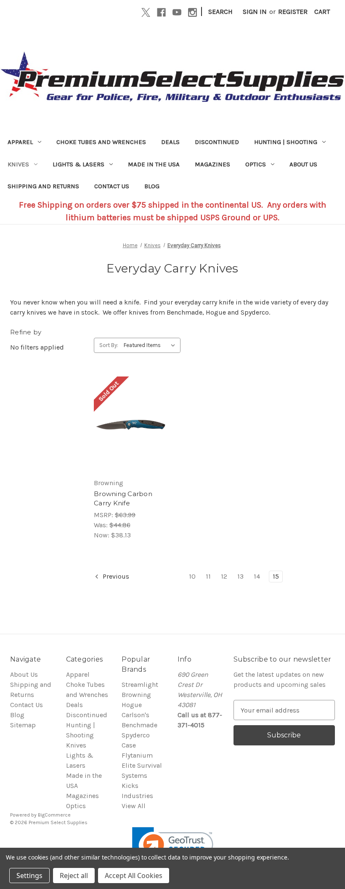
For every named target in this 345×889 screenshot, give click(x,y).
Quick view (129, 408)
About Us (303, 164)
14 (257, 576)
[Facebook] (161, 12)
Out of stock (130, 441)
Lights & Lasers (78, 164)
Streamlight (140, 685)
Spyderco (136, 735)
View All (134, 806)
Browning (136, 695)
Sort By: (108, 345)
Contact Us (111, 186)
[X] (145, 12)
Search (220, 12)
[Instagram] (192, 12)
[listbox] (151, 345)
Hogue (132, 705)
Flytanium (137, 755)
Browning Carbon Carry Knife (123, 498)
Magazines (212, 164)
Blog (151, 186)
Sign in (255, 12)
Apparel (20, 142)
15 (276, 576)
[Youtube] (176, 12)
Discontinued (217, 142)
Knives (18, 164)
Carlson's (135, 715)
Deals (170, 142)
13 (240, 576)
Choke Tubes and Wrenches (101, 142)
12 (224, 576)
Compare (128, 425)
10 (192, 576)
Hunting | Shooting (285, 142)
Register (293, 12)
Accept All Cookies (133, 875)
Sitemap (23, 725)
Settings (29, 875)
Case (129, 745)
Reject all (74, 875)
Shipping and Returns (43, 186)
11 (208, 576)
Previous (115, 576)
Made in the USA (154, 164)
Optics (255, 164)
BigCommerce (54, 815)
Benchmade (139, 725)
